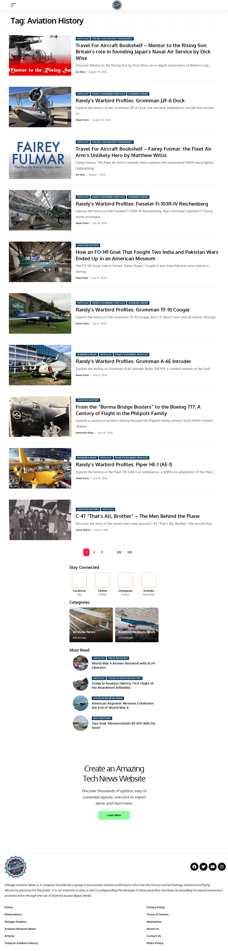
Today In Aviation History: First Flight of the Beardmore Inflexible (123, 685)
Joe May (80, 71)
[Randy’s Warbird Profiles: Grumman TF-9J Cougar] (40, 313)
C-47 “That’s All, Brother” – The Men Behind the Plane (138, 516)
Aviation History (88, 245)
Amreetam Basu (85, 432)
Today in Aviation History (124, 678)
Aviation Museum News (136, 632)
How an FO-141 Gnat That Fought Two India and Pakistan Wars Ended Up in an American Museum (147, 255)
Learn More (114, 815)
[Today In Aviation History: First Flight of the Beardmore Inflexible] (80, 683)
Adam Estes (82, 119)
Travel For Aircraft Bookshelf (112, 38)
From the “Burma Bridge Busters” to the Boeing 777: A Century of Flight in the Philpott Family (138, 410)
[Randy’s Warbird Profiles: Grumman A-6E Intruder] (40, 365)
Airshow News (84, 632)
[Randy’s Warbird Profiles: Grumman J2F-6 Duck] (40, 107)
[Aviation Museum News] (137, 625)
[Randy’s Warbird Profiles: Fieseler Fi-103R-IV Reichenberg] (40, 210)
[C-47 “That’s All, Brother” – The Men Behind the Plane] (40, 520)
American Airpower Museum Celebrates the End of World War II (123, 705)
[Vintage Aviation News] (117, 5)
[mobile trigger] (14, 5)
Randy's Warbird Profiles (108, 94)
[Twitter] (102, 585)
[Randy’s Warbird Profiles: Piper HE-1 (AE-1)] (40, 468)
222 (119, 552)
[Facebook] (79, 585)
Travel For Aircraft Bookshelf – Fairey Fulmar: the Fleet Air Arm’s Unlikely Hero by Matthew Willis (144, 151)
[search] (220, 5)
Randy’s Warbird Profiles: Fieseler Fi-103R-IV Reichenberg (142, 203)
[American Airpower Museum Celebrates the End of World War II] (80, 703)
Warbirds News (138, 94)
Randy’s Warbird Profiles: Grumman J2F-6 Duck (130, 100)
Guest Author (83, 529)
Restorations (102, 718)
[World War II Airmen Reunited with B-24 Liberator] (80, 663)
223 (129, 552)
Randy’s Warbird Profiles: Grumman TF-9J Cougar (133, 309)
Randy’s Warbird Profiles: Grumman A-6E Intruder (133, 361)
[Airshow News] (91, 625)
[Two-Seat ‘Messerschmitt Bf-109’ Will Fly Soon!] (80, 723)
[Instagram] (126, 585)
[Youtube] (149, 585)
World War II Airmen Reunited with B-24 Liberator (123, 665)
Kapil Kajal (82, 277)
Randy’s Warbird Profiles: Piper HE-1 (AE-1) (124, 464)
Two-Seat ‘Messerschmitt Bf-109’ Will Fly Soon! (123, 725)
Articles (82, 38)
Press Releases (118, 658)
